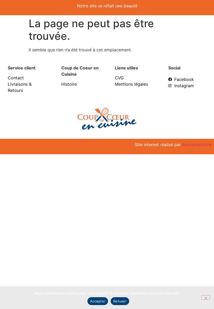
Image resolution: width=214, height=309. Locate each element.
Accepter (97, 301)
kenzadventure (196, 144)
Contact (16, 77)
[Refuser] (205, 297)
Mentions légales (131, 84)
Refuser (120, 301)
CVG (119, 77)
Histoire (69, 84)
